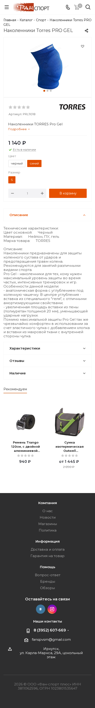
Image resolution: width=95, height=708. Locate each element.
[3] (19, 107)
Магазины (47, 524)
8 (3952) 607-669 (50, 630)
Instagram (52, 609)
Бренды (47, 581)
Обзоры (47, 588)
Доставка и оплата (48, 549)
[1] (11, 107)
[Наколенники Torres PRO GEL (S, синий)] (47, 66)
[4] (24, 107)
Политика (47, 530)
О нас (47, 511)
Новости (48, 517)
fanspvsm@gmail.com (51, 639)
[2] (15, 107)
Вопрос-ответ (47, 575)
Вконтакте (40, 609)
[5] (28, 107)
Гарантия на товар (47, 556)
